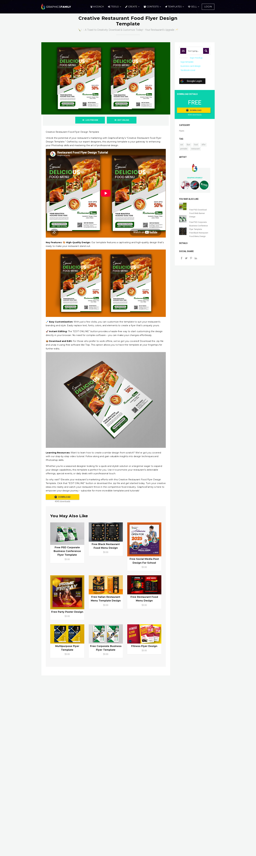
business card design (191, 66)
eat (181, 145)
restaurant (195, 149)
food (196, 145)
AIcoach (98, 6)
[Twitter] (186, 258)
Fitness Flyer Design (144, 646)
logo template (187, 62)
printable (183, 149)
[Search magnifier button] (206, 51)
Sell (194, 6)
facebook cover (188, 70)
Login (208, 6)
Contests (153, 6)
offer (203, 145)
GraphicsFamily (194, 178)
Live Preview (91, 120)
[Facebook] (181, 258)
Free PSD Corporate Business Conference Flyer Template (67, 551)
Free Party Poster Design (67, 611)
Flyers (181, 131)
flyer (188, 145)
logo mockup (196, 58)
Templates (175, 6)
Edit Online (123, 120)
